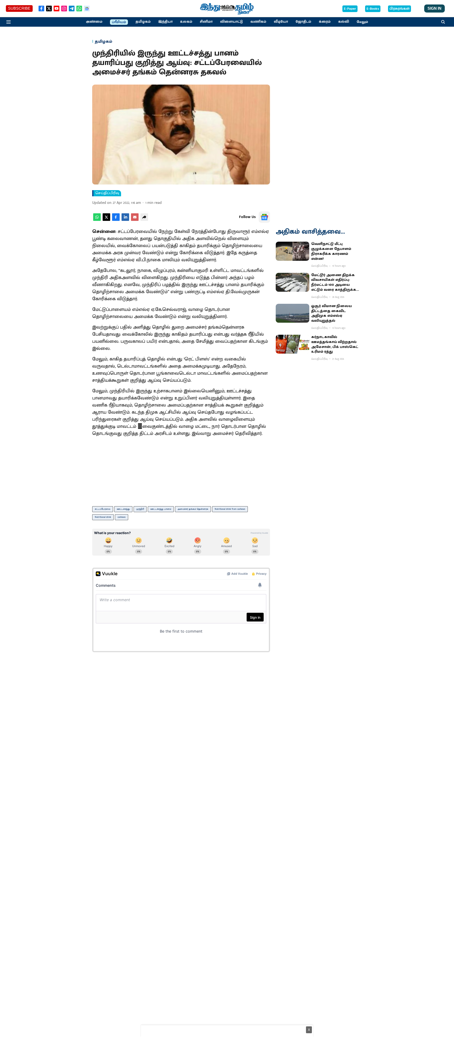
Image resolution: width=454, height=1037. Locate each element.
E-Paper (350, 8)
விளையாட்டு (231, 21)
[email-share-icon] (135, 220)
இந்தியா (165, 21)
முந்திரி (140, 509)
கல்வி (343, 21)
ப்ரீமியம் (119, 22)
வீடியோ (281, 21)
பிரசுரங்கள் (399, 8)
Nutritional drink (103, 517)
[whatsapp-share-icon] (97, 220)
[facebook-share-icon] (116, 220)
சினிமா (206, 21)
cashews (122, 517)
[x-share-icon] (106, 220)
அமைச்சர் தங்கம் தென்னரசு (193, 509)
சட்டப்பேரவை (102, 509)
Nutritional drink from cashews (230, 509)
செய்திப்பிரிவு (107, 193)
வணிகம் (258, 21)
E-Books (373, 8)
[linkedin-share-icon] (125, 220)
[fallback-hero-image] (292, 251)
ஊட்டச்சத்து (123, 509)
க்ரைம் (325, 21)
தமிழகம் (143, 21)
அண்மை (94, 21)
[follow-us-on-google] (264, 217)
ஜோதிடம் (303, 21)
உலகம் (186, 21)
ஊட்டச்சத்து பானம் (160, 509)
